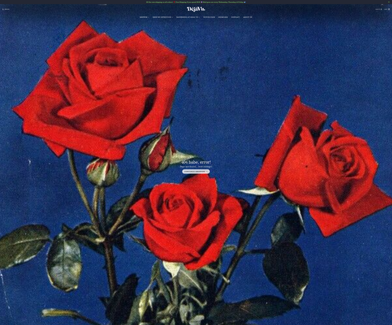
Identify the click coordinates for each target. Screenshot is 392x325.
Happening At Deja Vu (187, 17)
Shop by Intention (162, 17)
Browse (144, 17)
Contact (235, 17)
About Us (247, 17)
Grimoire (223, 17)
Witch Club (209, 17)
